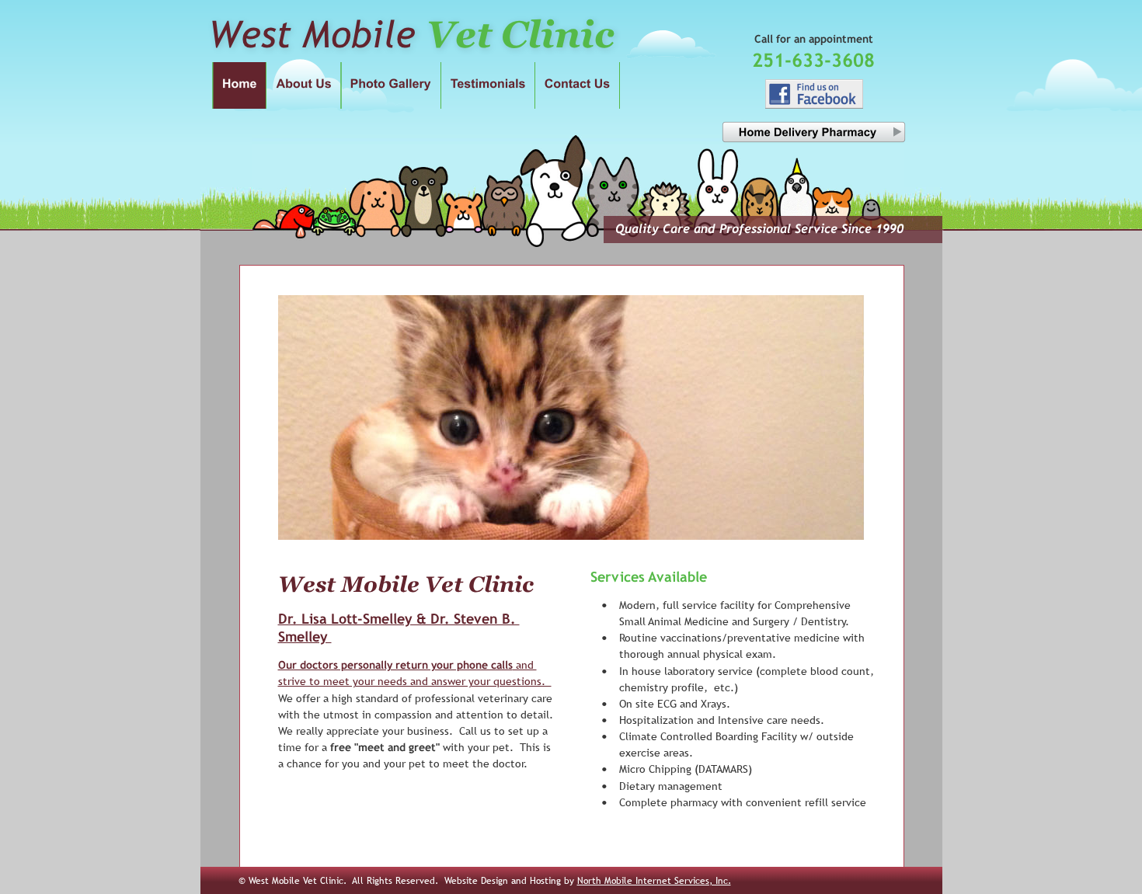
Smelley (305, 636)
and (525, 665)
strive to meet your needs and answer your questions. (415, 681)
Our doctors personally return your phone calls (395, 665)
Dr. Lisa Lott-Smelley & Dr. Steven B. (399, 618)
